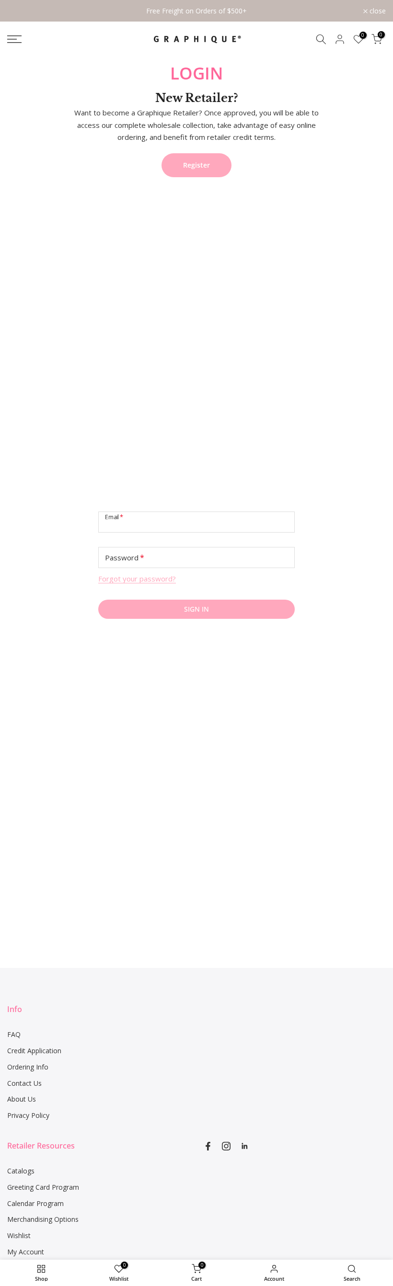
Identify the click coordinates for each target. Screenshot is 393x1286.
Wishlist (19, 1235)
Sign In (196, 609)
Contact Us (24, 1083)
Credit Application (34, 1050)
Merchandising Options (43, 1219)
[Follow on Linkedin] (244, 1146)
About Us (21, 1099)
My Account (25, 1251)
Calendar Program (35, 1203)
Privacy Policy (28, 1115)
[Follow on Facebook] (208, 1146)
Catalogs (21, 1170)
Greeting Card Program (43, 1187)
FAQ (14, 1034)
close (21, 11)
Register (196, 165)
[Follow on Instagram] (226, 1146)
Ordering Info (27, 1066)
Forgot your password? (137, 578)
